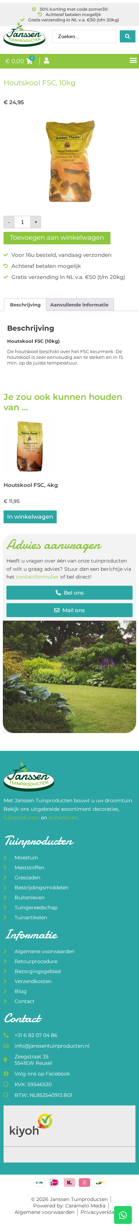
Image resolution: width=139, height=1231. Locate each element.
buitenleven (63, 817)
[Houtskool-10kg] (69, 161)
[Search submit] (127, 36)
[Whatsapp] (123, 1215)
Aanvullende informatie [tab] (79, 304)
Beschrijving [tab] (25, 304)
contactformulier (37, 577)
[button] (133, 60)
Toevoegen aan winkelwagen (57, 237)
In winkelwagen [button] (30, 516)
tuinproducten (22, 817)
